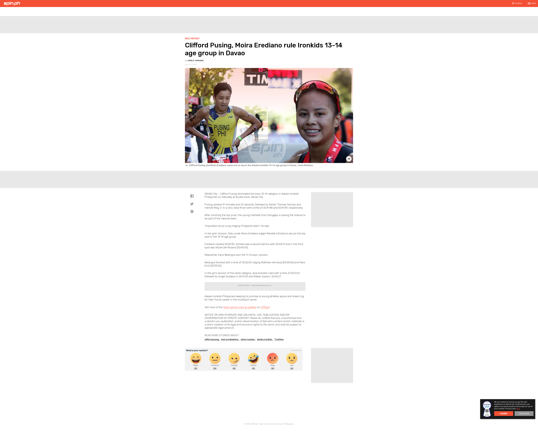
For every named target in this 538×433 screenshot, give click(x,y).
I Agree (503, 413)
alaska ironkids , (265, 339)
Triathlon (279, 339)
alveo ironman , (248, 339)
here (518, 409)
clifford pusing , (212, 339)
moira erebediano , (230, 339)
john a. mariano (195, 60)
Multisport (192, 38)
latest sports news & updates (239, 307)
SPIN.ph (265, 307)
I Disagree (524, 413)
